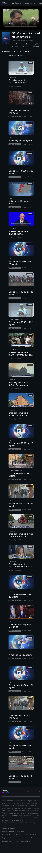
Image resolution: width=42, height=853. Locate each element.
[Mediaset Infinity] (4, 3)
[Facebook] (28, 791)
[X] (39, 791)
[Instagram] (34, 791)
